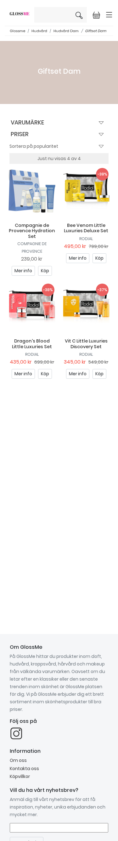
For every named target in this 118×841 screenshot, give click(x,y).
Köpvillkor (20, 776)
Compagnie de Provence (32, 247)
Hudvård (39, 30)
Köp (45, 271)
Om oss (18, 760)
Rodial (86, 238)
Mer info (23, 271)
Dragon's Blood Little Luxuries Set (32, 343)
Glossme (17, 30)
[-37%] (86, 306)
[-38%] (86, 190)
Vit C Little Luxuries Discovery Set (86, 343)
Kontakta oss (24, 768)
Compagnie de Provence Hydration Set (32, 230)
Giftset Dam (95, 30)
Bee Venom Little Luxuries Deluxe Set (86, 228)
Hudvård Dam (66, 30)
